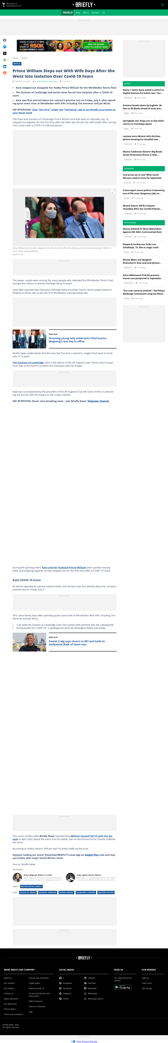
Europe (95, 12)
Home (15, 58)
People (126, 198)
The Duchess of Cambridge (28, 362)
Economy (127, 182)
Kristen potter (106, 892)
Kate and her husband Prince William (64, 567)
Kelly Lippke (53, 81)
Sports (126, 252)
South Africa (128, 283)
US (103, 12)
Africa (86, 12)
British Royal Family (31, 886)
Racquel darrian (47, 892)
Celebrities (128, 98)
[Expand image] (113, 191)
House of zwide (28, 892)
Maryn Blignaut (42, 81)
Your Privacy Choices (87, 1041)
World (68, 12)
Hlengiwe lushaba (86, 892)
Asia (78, 12)
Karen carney (66, 892)
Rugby (126, 113)
